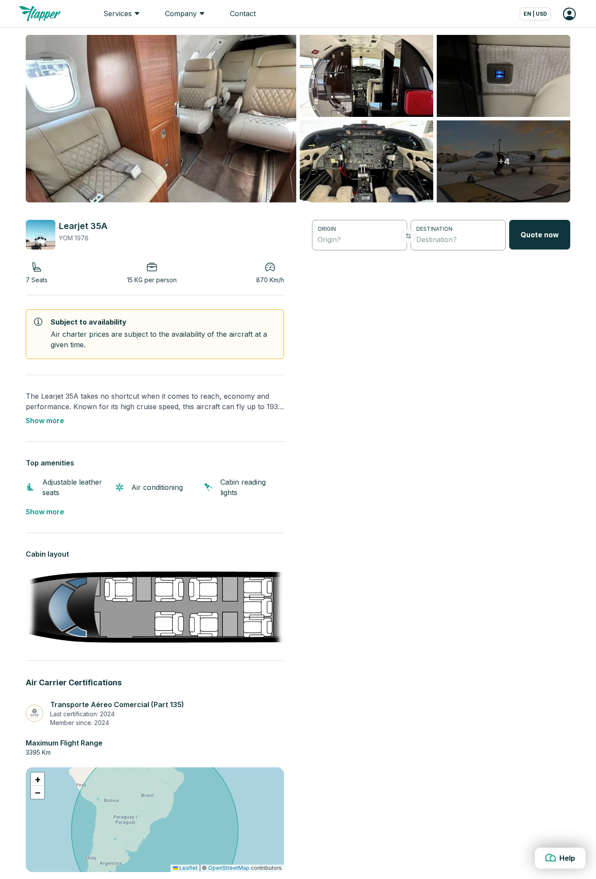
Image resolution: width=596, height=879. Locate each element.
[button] (37, 779)
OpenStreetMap (229, 868)
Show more (45, 420)
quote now (540, 234)
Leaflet (188, 868)
